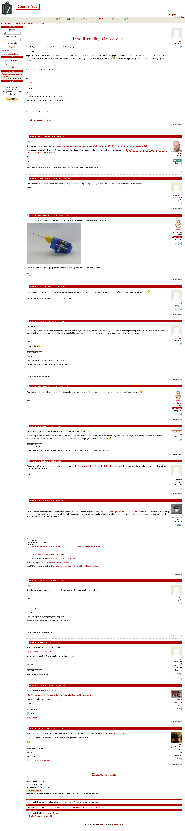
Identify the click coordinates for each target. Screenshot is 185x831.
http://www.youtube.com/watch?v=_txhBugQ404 (56, 562)
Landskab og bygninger (35, 23)
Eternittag (31, 120)
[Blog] (178, 244)
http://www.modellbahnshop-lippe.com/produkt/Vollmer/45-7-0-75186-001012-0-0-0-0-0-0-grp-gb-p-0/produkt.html (101, 146)
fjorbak (180, 41)
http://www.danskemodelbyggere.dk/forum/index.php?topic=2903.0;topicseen (59, 695)
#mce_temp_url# (117, 733)
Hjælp (173, 14)
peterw (39, 136)
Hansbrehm (87, 807)
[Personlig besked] (181, 48)
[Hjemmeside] (181, 244)
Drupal (102, 824)
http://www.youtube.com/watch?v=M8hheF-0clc (59, 558)
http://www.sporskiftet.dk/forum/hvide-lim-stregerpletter (97, 466)
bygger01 (48, 816)
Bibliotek (74, 19)
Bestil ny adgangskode (10, 54)
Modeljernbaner (19, 23)
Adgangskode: (12, 36)
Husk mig (13, 43)
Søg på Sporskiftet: (11, 60)
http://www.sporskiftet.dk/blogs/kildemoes (86, 546)
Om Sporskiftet (177, 17)
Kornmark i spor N (42, 120)
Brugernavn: (12, 30)
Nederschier (99, 807)
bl (37, 461)
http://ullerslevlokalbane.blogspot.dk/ (39, 760)
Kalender (106, 19)
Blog (85, 19)
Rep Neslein (41, 642)
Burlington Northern (34, 816)
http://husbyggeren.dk (34, 718)
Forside (62, 19)
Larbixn (57, 807)
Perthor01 (77, 807)
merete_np (40, 685)
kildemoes (40, 500)
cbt (38, 426)
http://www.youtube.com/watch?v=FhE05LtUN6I (48, 554)
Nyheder (118, 19)
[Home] (21, 14)
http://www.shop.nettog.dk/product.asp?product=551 (118, 512)
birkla (39, 728)
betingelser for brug (117, 824)
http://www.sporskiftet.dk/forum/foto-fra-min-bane (43, 546)
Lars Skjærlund (42, 215)
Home (3, 23)
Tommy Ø (40, 286)
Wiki (128, 19)
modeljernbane (42, 178)
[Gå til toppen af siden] (181, 125)
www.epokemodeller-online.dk (39, 652)
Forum (94, 19)
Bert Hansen (67, 807)
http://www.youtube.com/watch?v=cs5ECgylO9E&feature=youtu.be (77, 566)
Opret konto (6, 51)
